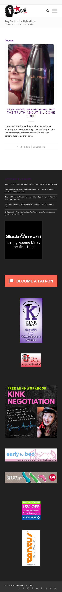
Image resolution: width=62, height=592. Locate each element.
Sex (8, 109)
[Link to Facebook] (23, 588)
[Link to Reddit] (55, 588)
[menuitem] (46, 11)
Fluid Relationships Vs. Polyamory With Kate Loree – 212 (25, 204)
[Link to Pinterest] (32, 588)
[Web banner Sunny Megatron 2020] (26, 11)
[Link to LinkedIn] (50, 588)
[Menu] (53, 11)
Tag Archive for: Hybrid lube (20, 21)
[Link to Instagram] (28, 588)
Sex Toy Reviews (18, 109)
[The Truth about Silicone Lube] (31, 74)
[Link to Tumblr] (41, 588)
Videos (52, 109)
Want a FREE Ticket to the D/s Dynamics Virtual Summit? (25, 184)
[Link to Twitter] (19, 588)
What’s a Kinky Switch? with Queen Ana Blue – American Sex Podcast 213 (30, 197)
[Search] (46, 11)
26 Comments (39, 147)
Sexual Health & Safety (37, 109)
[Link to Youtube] (37, 588)
